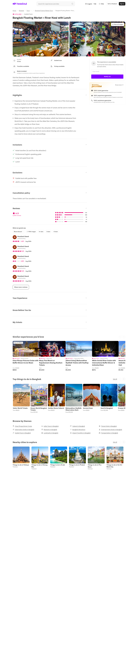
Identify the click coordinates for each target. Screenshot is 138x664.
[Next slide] (123, 379)
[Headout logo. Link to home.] (20, 4)
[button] (41, 39)
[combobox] (56, 4)
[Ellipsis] (32, 11)
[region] (26, 349)
